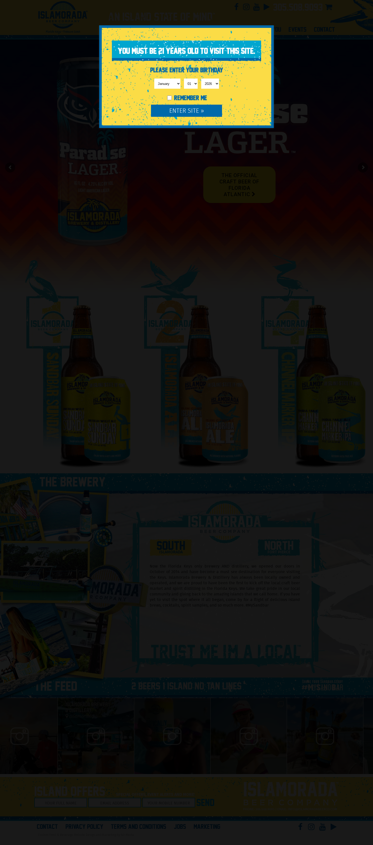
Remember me (190, 98)
